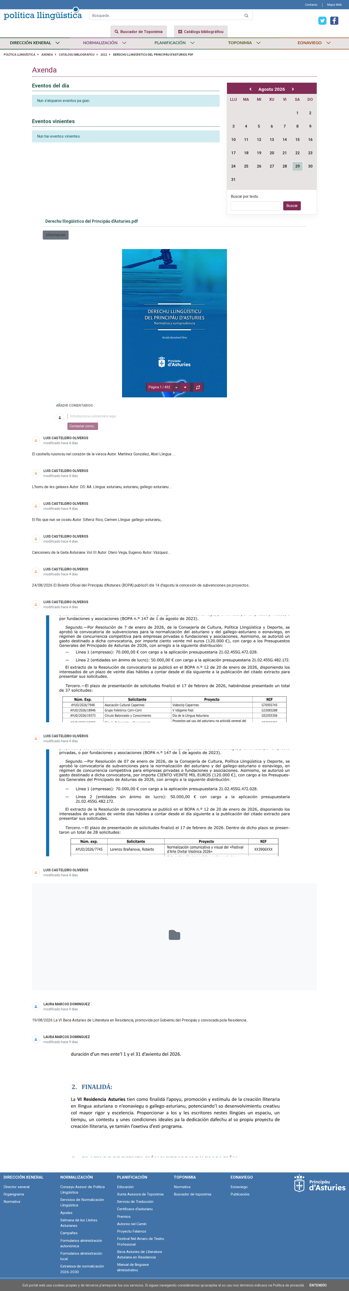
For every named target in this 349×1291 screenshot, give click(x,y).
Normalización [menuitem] (76, 1177)
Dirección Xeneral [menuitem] (23, 1177)
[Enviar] (246, 15)
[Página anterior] (176, 387)
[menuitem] (311, 4)
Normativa (12, 1201)
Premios (124, 1216)
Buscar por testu (244, 196)
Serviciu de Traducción (135, 1201)
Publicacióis (240, 1194)
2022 (103, 54)
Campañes (69, 1233)
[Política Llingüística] (43, 12)
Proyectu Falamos (131, 1231)
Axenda (47, 54)
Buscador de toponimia (192, 1194)
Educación (125, 1187)
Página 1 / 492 (159, 387)
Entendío (318, 1285)
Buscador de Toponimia (141, 31)
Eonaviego (239, 1187)
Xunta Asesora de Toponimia (140, 1194)
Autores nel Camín (131, 1224)
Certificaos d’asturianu (135, 1209)
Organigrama (14, 1194)
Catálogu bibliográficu (203, 31)
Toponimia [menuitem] (185, 1177)
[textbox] (180, 416)
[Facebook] (332, 20)
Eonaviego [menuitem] (242, 1177)
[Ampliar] (198, 387)
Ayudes (66, 1213)
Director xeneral (16, 1187)
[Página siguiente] (185, 387)
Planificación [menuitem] (132, 1177)
